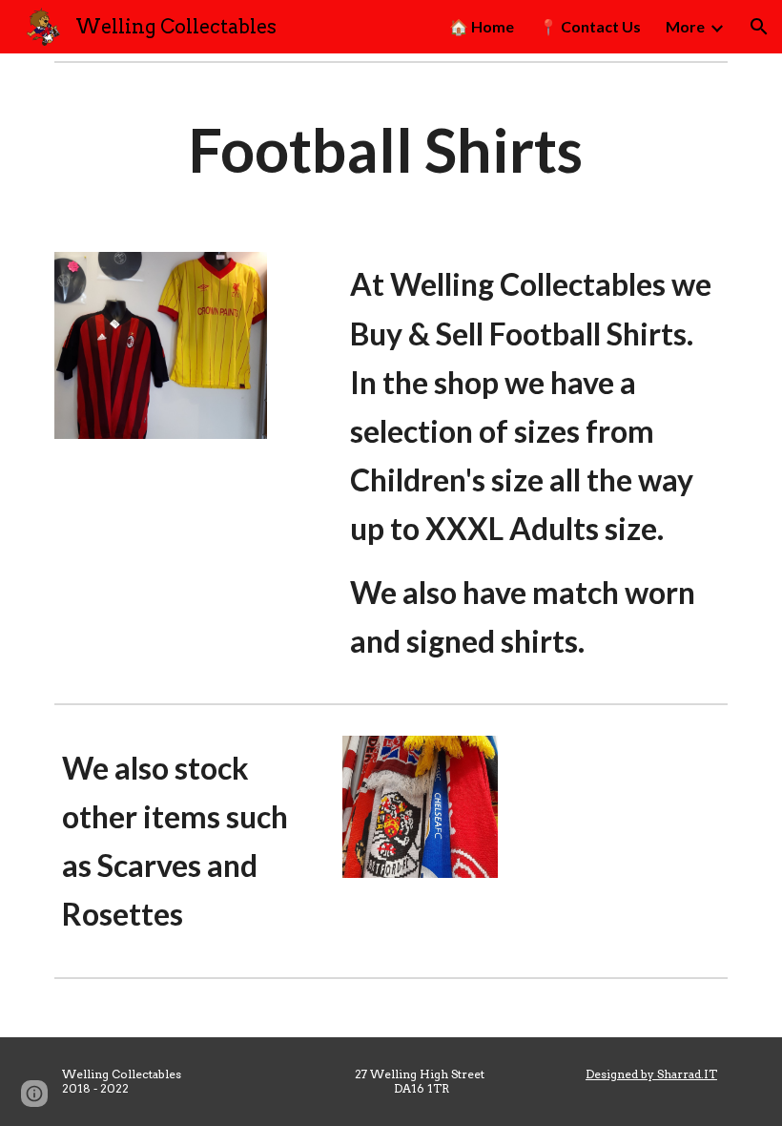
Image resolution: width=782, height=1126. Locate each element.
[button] (759, 27)
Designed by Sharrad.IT (651, 1074)
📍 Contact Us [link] (590, 26)
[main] (391, 150)
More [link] (685, 26)
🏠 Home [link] (481, 26)
